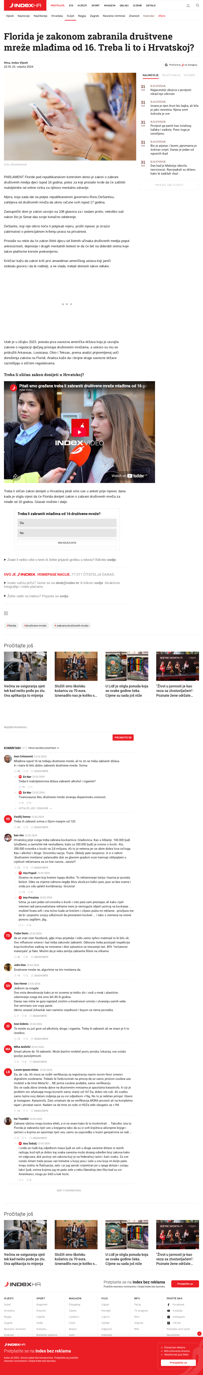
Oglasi (124, 5)
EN (20, 777)
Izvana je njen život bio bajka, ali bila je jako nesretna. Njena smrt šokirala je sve (174, 107)
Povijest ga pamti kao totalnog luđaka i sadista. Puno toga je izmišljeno (170, 127)
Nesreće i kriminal (114, 16)
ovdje (98, 583)
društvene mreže (35, 625)
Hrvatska (57, 16)
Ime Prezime (31, 897)
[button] (9, 665)
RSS (136, 1329)
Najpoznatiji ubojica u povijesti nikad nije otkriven (170, 90)
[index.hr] (25, 5)
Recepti (106, 1310)
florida (11, 625)
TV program (141, 1310)
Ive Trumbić (21, 1118)
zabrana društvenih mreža (71, 625)
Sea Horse (20, 983)
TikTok (177, 1322)
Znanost (134, 16)
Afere (161, 16)
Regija (82, 16)
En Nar (27, 776)
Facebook (178, 1304)
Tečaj (137, 1304)
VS (8, 819)
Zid (71, 5)
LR (8, 1072)
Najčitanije (40, 16)
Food (72, 1322)
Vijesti (82, 5)
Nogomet (41, 1304)
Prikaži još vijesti (169, 185)
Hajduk (40, 1316)
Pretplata (58, 5)
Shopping (74, 1304)
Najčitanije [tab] (171, 75)
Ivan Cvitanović (23, 756)
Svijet (70, 16)
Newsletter (173, 1334)
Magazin (75, 1298)
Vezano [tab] (189, 75)
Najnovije (24, 16)
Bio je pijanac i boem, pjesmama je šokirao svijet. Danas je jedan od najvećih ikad (173, 147)
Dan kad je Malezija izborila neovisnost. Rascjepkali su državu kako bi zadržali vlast (172, 167)
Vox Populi (29, 873)
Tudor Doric (21, 933)
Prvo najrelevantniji (42, 748)
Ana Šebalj (30, 1143)
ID (8, 1026)
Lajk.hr (106, 1316)
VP (20, 873)
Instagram (179, 1316)
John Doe (20, 965)
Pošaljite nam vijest (178, 1329)
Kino (137, 1316)
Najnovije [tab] (151, 75)
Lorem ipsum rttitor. (26, 1069)
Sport (96, 5)
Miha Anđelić (22, 1046)
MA (8, 1049)
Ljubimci (74, 1316)
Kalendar (148, 16)
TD (8, 935)
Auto (72, 1334)
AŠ (20, 1143)
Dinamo (41, 1310)
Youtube (178, 1310)
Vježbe (105, 1322)
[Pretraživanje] (196, 6)
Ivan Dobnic (21, 1023)
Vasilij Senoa (22, 816)
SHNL (39, 1322)
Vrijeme (138, 1322)
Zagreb (94, 16)
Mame (73, 1329)
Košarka (41, 1329)
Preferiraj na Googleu (183, 64)
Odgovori (107, 1329)
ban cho (19, 835)
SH (8, 986)
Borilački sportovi (46, 1334)
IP (20, 897)
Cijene (137, 5)
